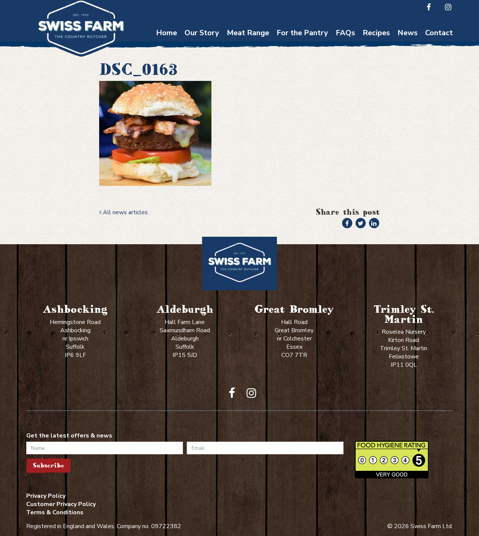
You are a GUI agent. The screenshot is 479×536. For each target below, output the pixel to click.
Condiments (302, 81)
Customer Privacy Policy (61, 504)
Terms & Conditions (54, 512)
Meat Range (248, 33)
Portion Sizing (345, 59)
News (407, 33)
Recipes (376, 33)
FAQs (345, 33)
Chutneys (302, 45)
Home (166, 33)
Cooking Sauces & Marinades (302, 100)
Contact (439, 33)
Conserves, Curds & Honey (302, 63)
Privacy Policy (45, 496)
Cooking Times (345, 45)
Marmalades (302, 117)
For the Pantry (302, 33)
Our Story (201, 33)
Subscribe (48, 465)
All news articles (124, 212)
